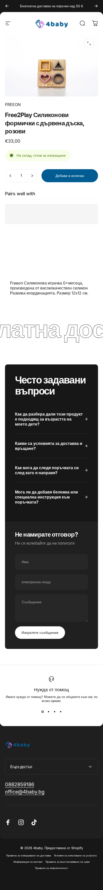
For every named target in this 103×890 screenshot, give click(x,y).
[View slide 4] (61, 712)
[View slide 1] (43, 712)
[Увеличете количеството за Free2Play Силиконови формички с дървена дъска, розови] (32, 175)
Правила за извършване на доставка (28, 855)
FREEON (13, 104)
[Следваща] (96, 6)
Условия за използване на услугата (75, 855)
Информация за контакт (28, 861)
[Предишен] (7, 6)
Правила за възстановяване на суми (68, 861)
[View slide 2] (49, 712)
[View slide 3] (55, 712)
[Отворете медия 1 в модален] (89, 43)
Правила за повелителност (51, 868)
